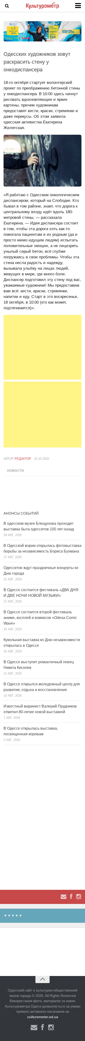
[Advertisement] (42, 347)
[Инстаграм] (78, 896)
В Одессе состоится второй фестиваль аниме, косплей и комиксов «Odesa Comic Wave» (40, 617)
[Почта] (63, 896)
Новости (15, 470)
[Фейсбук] (71, 896)
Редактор (23, 458)
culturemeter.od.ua (42, 1017)
